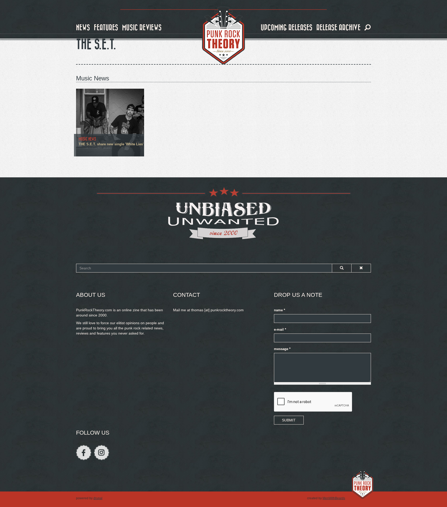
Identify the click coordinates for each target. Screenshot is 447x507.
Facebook (83, 452)
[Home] (223, 35)
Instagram (101, 452)
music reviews (142, 27)
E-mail (280, 329)
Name (279, 310)
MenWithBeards (334, 498)
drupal (97, 498)
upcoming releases (286, 27)
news (83, 27)
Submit (289, 420)
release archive (338, 27)
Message (282, 349)
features (106, 27)
